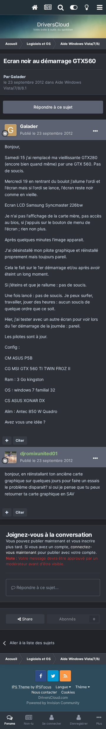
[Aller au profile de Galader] (10, 130)
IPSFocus (43, 687)
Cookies (68, 692)
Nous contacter (44, 692)
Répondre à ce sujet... (37, 587)
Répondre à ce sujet (53, 106)
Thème (81, 687)
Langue (62, 687)
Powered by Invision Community (53, 703)
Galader (18, 76)
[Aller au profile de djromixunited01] (10, 457)
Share (27, 619)
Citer (20, 440)
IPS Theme (21, 687)
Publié (46, 133)
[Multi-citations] (6, 440)
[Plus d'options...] (95, 131)
